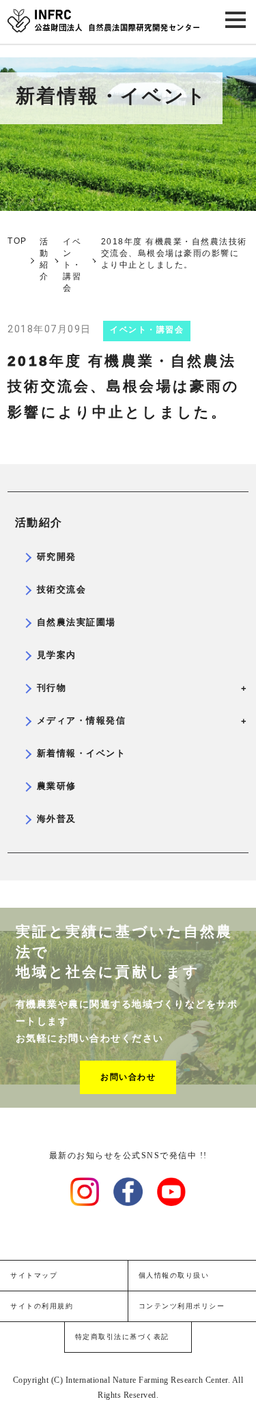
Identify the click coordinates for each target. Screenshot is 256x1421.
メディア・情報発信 (139, 720)
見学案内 (56, 655)
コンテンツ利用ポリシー (182, 1306)
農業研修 (56, 786)
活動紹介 (39, 522)
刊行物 (139, 688)
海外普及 (56, 819)
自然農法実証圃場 (76, 622)
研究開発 (56, 556)
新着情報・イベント (81, 753)
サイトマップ (33, 1275)
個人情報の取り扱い (174, 1275)
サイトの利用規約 (41, 1306)
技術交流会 (62, 589)
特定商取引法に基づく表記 (122, 1336)
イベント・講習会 (147, 329)
